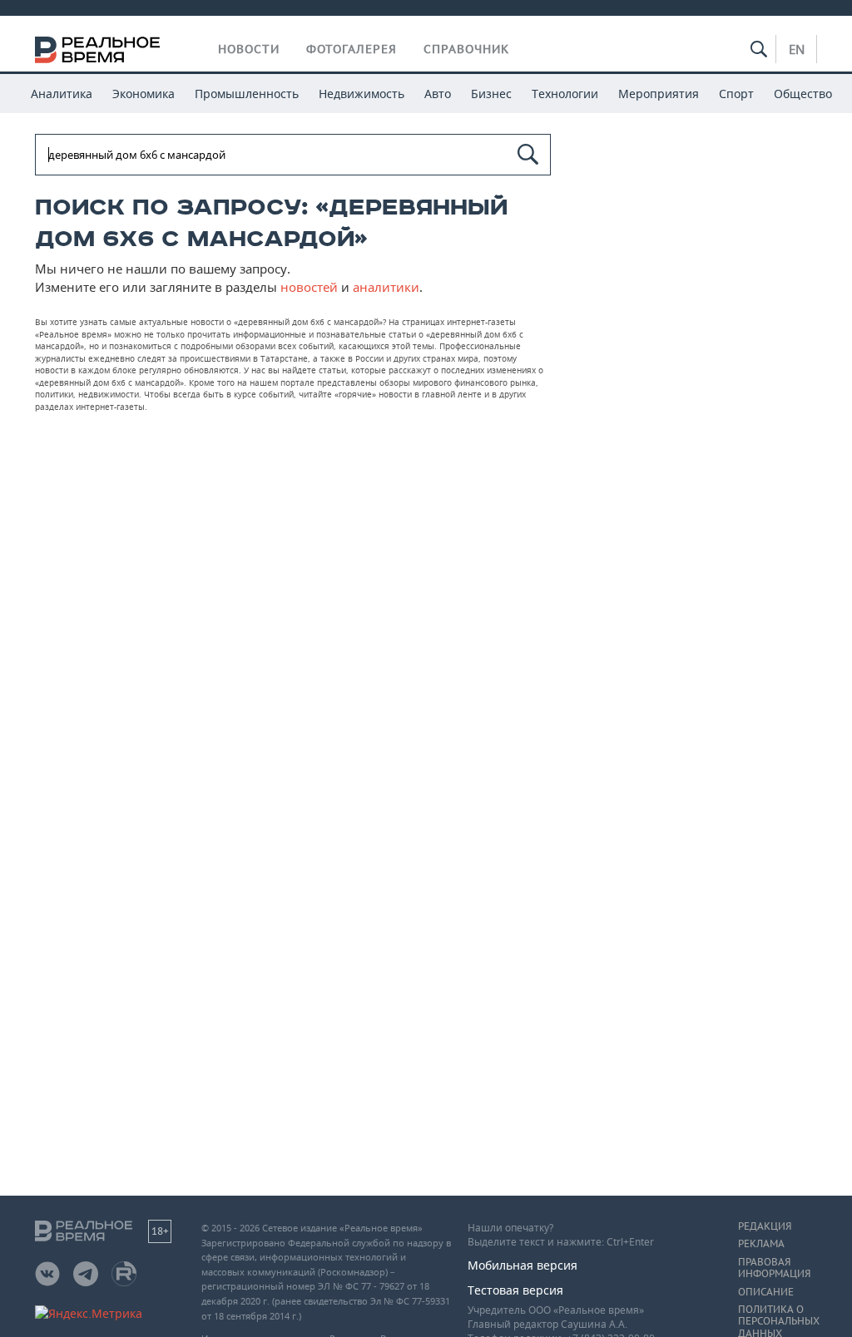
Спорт (736, 93)
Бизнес (491, 93)
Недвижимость (361, 93)
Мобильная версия (522, 1265)
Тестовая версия (515, 1290)
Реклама (761, 1244)
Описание (766, 1292)
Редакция (764, 1226)
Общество (803, 93)
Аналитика (61, 93)
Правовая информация (774, 1268)
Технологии (565, 93)
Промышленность (247, 93)
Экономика (143, 93)
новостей (309, 287)
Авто (437, 93)
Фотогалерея (351, 49)
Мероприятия (658, 93)
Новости (249, 49)
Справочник (466, 49)
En (797, 49)
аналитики (386, 287)
